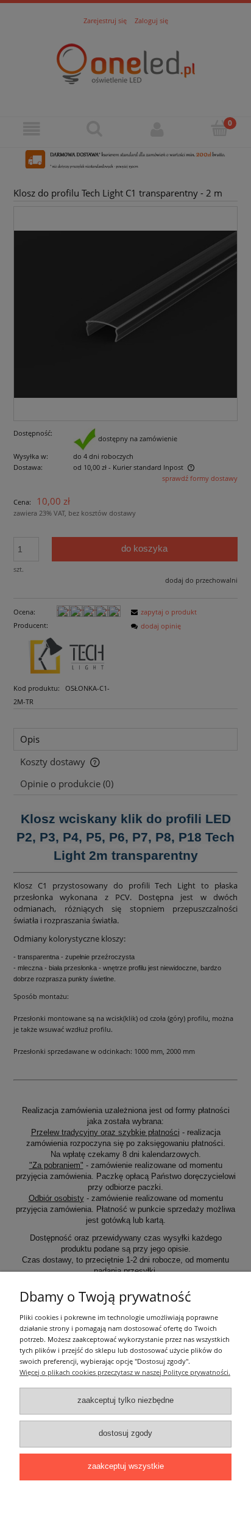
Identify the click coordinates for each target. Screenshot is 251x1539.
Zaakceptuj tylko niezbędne (125, 1400)
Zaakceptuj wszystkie (126, 1466)
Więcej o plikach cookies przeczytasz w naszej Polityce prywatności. (124, 1372)
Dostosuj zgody (125, 1433)
